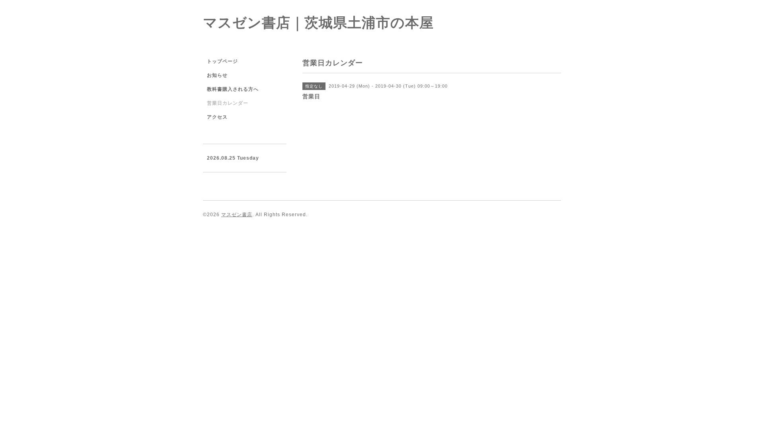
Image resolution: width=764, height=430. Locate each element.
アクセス (217, 117)
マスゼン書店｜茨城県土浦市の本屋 (318, 22)
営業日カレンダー (227, 103)
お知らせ (217, 75)
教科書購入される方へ (233, 89)
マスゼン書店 (236, 214)
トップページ (222, 61)
